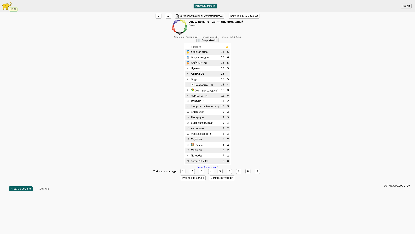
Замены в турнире (222, 177)
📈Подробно (206, 40)
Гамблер (391, 185)
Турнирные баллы (193, 177)
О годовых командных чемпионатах (201, 16)
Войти (406, 6)
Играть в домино (205, 6)
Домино (44, 188)
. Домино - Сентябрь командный (216, 21)
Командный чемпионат (244, 16)
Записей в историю (206, 167)
